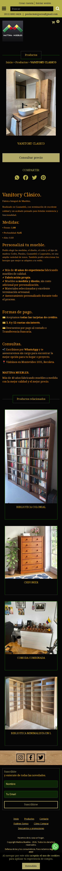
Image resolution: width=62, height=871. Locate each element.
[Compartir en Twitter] (34, 178)
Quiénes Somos (21, 823)
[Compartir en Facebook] (25, 178)
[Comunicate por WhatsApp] (55, 846)
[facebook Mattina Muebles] (31, 758)
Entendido (31, 866)
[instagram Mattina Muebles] (20, 758)
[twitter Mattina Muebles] (41, 758)
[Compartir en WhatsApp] (18, 178)
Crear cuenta (26, 3)
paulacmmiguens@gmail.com (41, 14)
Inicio (9, 62)
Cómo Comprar (41, 823)
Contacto (44, 819)
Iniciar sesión (43, 3)
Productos (21, 62)
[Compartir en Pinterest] (43, 178)
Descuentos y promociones (31, 828)
